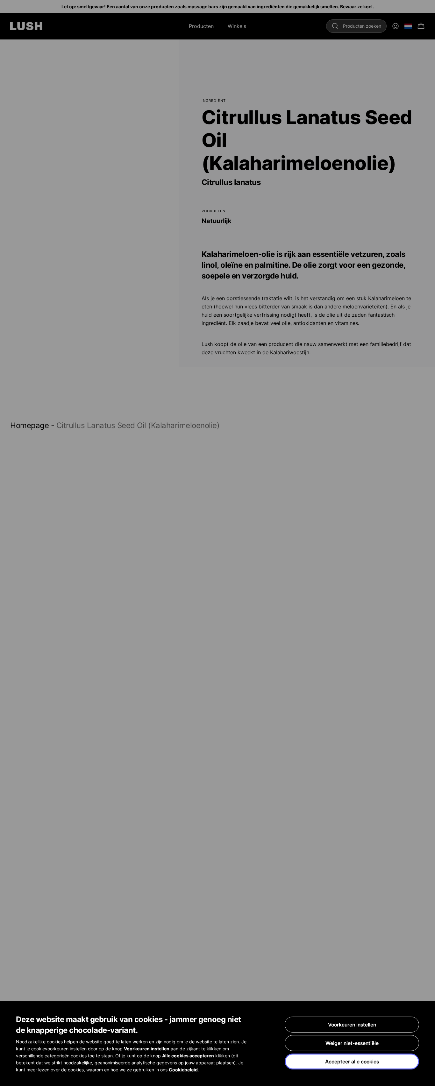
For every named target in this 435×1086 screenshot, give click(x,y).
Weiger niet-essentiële (352, 1043)
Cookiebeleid (183, 1069)
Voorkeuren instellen (352, 1024)
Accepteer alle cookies (352, 1061)
